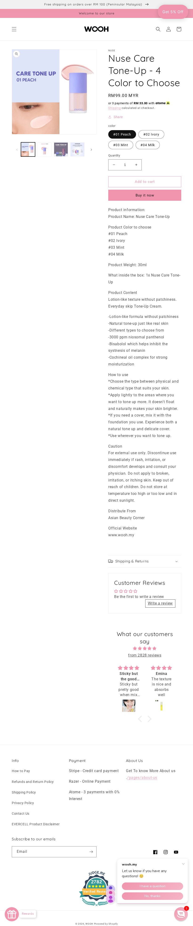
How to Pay (21, 771)
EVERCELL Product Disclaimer (36, 824)
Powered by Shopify (106, 923)
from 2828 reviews (144, 655)
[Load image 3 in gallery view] (61, 149)
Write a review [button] (160, 603)
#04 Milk (148, 145)
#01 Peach (122, 134)
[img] (145, 648)
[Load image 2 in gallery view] (44, 149)
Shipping (114, 108)
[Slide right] (91, 149)
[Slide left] (17, 149)
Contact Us (20, 813)
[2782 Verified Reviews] (96, 907)
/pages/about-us (142, 777)
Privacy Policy (23, 803)
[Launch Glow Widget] (12, 914)
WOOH (89, 923)
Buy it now (145, 195)
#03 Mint (120, 145)
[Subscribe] (91, 851)
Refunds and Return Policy (33, 782)
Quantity (114, 155)
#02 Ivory (151, 134)
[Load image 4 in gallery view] (77, 149)
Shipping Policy (24, 792)
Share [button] (118, 117)
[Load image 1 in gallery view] (28, 149)
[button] (14, 29)
